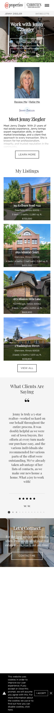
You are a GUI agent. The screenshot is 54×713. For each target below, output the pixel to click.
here (10, 709)
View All (27, 368)
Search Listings (27, 42)
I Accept (41, 693)
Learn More (27, 154)
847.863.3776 (42, 13)
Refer (34, 101)
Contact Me (27, 52)
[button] (51, 693)
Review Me (20, 101)
